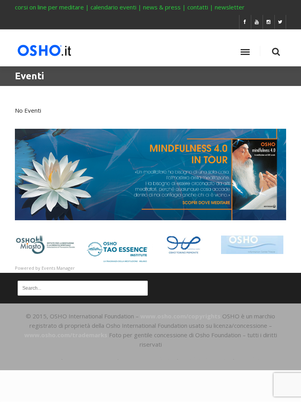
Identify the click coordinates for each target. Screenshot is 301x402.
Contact (250, 358)
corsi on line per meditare (49, 7)
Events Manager (58, 268)
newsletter (230, 7)
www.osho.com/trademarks (65, 335)
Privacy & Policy (204, 358)
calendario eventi (113, 7)
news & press (162, 7)
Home (47, 358)
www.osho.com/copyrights (180, 316)
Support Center (89, 358)
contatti (197, 7)
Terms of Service (147, 358)
